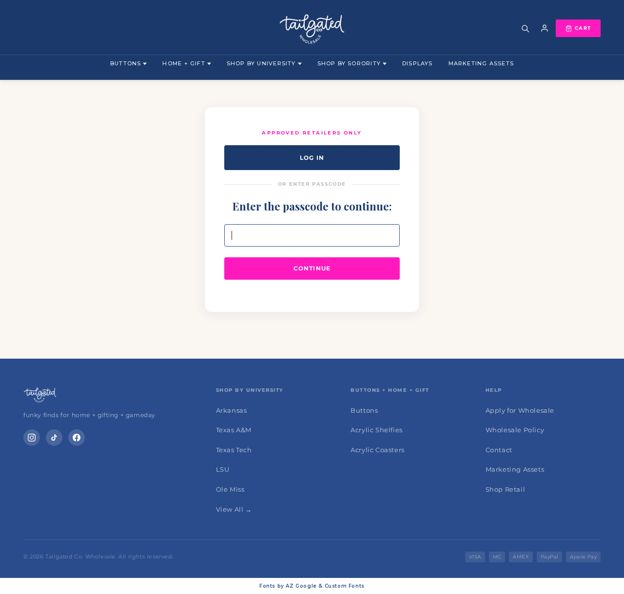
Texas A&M (234, 430)
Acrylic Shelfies (377, 430)
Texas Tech (234, 450)
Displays (417, 63)
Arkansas (231, 410)
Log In (312, 157)
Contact (499, 450)
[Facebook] (76, 437)
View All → (234, 509)
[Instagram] (31, 437)
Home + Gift (183, 63)
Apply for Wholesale (520, 410)
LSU (223, 469)
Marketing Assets (481, 63)
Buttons (125, 63)
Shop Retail (506, 489)
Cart (583, 28)
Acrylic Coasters (378, 450)
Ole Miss (230, 489)
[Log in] (544, 28)
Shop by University (261, 63)
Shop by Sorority (349, 63)
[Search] (525, 28)
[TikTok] (54, 437)
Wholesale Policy (515, 430)
